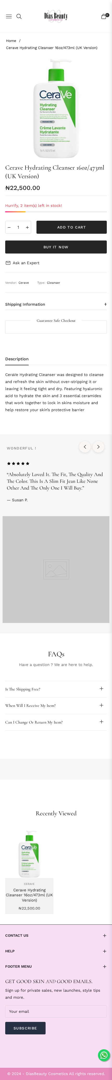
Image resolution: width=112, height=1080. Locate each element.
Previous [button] (85, 447)
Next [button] (98, 447)
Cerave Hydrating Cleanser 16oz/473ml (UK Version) (29, 895)
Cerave (29, 883)
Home (11, 41)
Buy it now (56, 247)
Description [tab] (17, 358)
